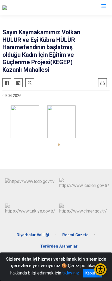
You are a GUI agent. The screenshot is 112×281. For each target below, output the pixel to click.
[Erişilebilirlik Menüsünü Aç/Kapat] (100, 269)
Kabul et (92, 273)
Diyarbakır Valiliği (33, 235)
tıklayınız (70, 273)
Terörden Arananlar (58, 246)
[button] (59, 144)
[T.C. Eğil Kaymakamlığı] (23, 7)
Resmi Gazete (75, 235)
